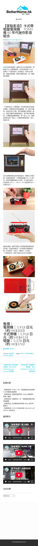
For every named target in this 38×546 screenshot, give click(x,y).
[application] (19, 431)
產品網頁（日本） (9, 349)
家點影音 (11, 353)
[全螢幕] (32, 438)
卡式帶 (26, 353)
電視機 (11, 355)
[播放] (6, 438)
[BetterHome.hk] (19, 10)
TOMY (22, 353)
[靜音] (29, 438)
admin (20, 40)
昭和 (6, 355)
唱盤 (30, 353)
